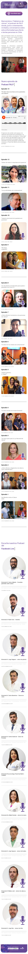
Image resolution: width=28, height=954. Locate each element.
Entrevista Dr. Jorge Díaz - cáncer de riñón (19, 932)
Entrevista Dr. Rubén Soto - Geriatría (18, 624)
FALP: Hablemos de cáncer (6, 588)
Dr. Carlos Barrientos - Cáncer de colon (19, 701)
